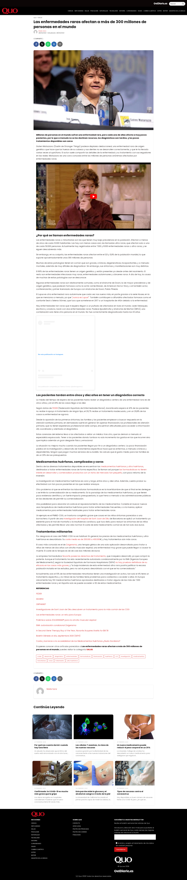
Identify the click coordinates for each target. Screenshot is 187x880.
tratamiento (60, 661)
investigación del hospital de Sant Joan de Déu (86, 518)
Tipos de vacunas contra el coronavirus (130, 792)
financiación (98, 656)
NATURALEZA (104, 11)
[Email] (60, 44)
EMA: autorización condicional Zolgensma (56, 625)
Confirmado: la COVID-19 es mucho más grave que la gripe (51, 792)
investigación (125, 656)
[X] (42, 44)
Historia (122, 11)
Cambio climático (149, 11)
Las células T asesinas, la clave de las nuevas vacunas (92, 746)
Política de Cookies (80, 832)
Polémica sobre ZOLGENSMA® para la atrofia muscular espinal (66, 620)
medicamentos (138, 656)
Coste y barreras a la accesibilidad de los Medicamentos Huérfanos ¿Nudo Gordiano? (78, 641)
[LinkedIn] (54, 44)
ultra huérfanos (72, 661)
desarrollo (48, 656)
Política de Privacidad (81, 829)
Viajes (140, 11)
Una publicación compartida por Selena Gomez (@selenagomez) (60, 386)
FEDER (55, 408)
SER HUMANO (78, 11)
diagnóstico (59, 656)
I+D (116, 656)
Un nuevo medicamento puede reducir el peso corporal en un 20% (133, 746)
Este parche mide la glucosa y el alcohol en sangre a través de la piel (93, 792)
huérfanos (108, 656)
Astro (159, 11)
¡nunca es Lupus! (80, 297)
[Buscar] (183, 3)
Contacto (76, 823)
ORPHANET (41, 604)
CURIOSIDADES (131, 11)
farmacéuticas (85, 656)
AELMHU (40, 599)
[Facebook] (36, 44)
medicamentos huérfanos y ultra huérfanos (122, 466)
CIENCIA (70, 11)
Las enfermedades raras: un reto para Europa (58, 614)
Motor (165, 11)
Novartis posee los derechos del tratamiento (84, 556)
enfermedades (71, 656)
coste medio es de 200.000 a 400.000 (82, 539)
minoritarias (41, 661)
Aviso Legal (77, 826)
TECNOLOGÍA (113, 11)
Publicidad (77, 835)
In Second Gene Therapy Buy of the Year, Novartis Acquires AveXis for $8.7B (72, 630)
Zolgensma (71, 544)
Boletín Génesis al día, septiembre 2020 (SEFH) (58, 635)
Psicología (94, 11)
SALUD (87, 11)
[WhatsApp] (48, 44)
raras (51, 661)
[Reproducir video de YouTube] (93, 196)
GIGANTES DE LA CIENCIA (177, 11)
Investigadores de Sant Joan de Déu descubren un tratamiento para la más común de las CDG (82, 609)
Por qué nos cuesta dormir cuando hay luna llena (51, 746)
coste (39, 656)
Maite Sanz (42, 31)
